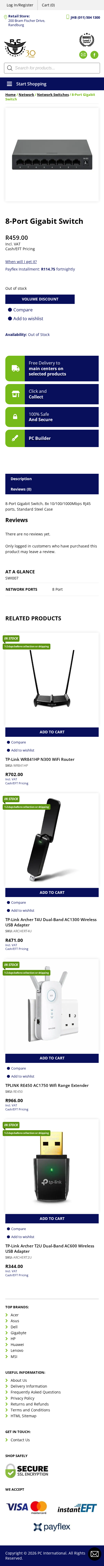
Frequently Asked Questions (36, 1392)
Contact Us (20, 1439)
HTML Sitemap (24, 1415)
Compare (23, 310)
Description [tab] (21, 478)
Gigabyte (18, 1332)
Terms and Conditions (30, 1409)
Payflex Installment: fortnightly (40, 269)
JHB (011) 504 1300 (85, 17)
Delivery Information (29, 1386)
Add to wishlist (28, 318)
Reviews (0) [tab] (21, 489)
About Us (19, 1380)
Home (10, 94)
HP (13, 1338)
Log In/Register (20, 4)
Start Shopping (31, 84)
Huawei (17, 1344)
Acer (15, 1314)
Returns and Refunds (30, 1404)
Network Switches (53, 94)
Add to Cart (52, 731)
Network (26, 94)
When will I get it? (21, 261)
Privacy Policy (22, 1398)
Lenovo (17, 1350)
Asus (15, 1321)
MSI (14, 1356)
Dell (14, 1326)
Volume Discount (40, 299)
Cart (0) (48, 4)
